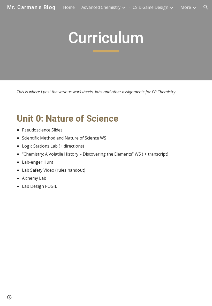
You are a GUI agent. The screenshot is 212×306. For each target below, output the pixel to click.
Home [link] (69, 7)
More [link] (185, 7)
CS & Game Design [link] (150, 7)
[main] (106, 40)
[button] (206, 7)
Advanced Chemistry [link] (100, 7)
